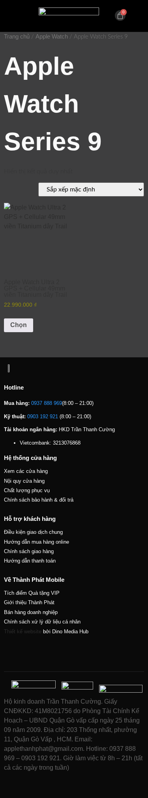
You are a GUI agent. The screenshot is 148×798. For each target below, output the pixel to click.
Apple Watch (52, 36)
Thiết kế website (22, 631)
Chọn (18, 325)
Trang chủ (17, 36)
